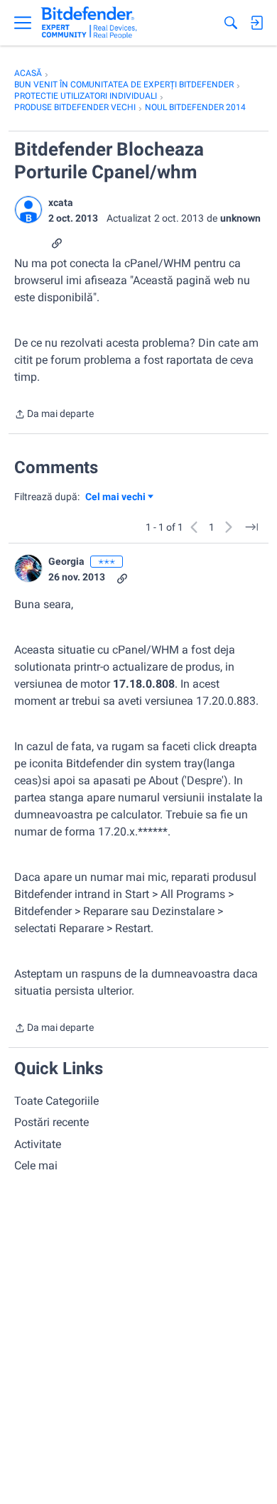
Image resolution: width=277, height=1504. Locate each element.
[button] (28, 209)
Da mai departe (54, 415)
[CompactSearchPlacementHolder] (231, 22)
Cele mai (36, 1165)
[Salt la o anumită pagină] (251, 527)
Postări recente (51, 1122)
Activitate (37, 1144)
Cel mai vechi (117, 497)
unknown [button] (240, 218)
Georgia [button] (66, 561)
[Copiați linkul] (56, 241)
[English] (89, 23)
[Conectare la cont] (256, 22)
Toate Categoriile (56, 1101)
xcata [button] (60, 202)
